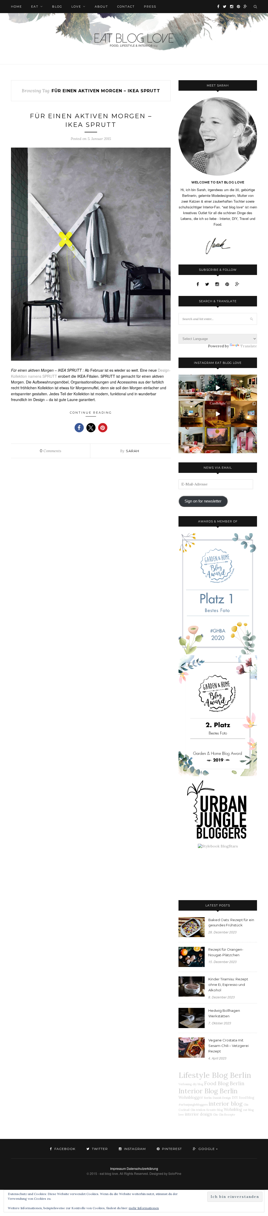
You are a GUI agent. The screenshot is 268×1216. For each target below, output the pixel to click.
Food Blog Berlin (224, 1083)
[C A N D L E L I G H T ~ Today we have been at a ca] (218, 414)
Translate (248, 346)
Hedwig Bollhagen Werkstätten (224, 1013)
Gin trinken (198, 1110)
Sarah (132, 451)
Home (16, 6)
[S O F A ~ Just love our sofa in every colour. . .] (191, 440)
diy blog (198, 1084)
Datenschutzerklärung (142, 1168)
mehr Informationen (144, 1208)
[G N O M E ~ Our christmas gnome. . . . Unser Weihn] (218, 388)
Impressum (118, 1168)
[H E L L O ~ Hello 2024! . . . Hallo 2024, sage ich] (191, 388)
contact (126, 6)
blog (57, 6)
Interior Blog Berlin (208, 1091)
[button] (79, 427)
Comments (50, 450)
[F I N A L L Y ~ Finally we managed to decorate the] (244, 414)
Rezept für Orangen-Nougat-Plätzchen (225, 952)
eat (34, 6)
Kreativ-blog (214, 1110)
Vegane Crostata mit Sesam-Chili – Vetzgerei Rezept (228, 1045)
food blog (246, 1097)
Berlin (208, 1098)
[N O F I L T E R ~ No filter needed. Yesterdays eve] (218, 440)
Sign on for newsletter (203, 501)
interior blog (226, 1103)
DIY (235, 1097)
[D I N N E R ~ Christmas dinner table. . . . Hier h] (244, 388)
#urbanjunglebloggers (193, 1104)
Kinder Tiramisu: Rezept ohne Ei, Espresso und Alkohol (228, 984)
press (150, 6)
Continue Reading (91, 412)
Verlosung (185, 1084)
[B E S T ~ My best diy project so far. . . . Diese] (244, 440)
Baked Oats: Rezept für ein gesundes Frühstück (231, 922)
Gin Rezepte (227, 1114)
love (76, 6)
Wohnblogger (190, 1097)
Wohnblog (233, 1109)
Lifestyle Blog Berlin (214, 1075)
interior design (198, 1114)
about (101, 6)
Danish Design (222, 1098)
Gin (215, 1114)
